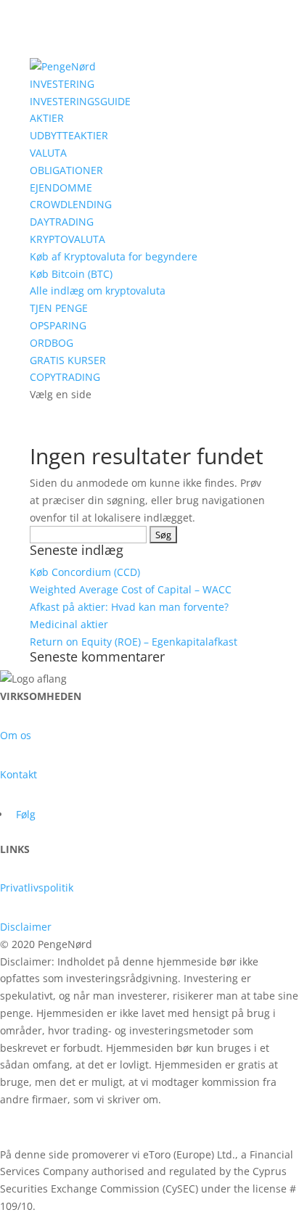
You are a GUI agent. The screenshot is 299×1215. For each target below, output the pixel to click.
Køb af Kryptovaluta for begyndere (113, 256)
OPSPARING (58, 325)
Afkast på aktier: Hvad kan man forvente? (129, 607)
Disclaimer (26, 927)
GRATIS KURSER (68, 360)
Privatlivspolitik (36, 887)
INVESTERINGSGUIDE (80, 101)
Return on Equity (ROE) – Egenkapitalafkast (133, 641)
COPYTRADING (65, 377)
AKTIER (47, 118)
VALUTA (48, 153)
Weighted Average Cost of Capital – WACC (131, 589)
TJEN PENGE (59, 308)
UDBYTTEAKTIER (69, 135)
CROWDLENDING (71, 204)
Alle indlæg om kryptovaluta (97, 290)
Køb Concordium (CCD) (85, 572)
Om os (15, 735)
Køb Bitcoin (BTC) (71, 274)
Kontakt (18, 774)
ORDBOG (51, 343)
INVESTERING (62, 84)
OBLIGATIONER (66, 170)
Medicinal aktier (69, 624)
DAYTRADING (62, 221)
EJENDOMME (61, 187)
